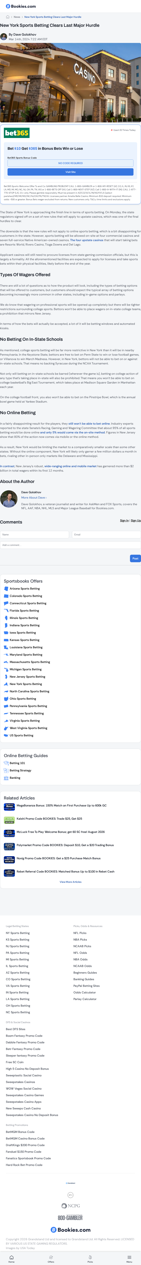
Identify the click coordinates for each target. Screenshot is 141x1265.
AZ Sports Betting (17, 973)
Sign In (124, 520)
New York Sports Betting (26, 684)
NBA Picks (80, 940)
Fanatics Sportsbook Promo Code (28, 1158)
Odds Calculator (84, 992)
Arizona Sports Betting (25, 588)
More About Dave (33, 497)
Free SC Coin (15, 1062)
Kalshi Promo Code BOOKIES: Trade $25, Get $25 (49, 819)
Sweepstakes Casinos (20, 1082)
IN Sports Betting (17, 992)
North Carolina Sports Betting (29, 691)
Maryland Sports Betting (26, 655)
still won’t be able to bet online (89, 424)
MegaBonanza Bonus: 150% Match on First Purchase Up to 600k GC (62, 805)
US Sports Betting (21, 735)
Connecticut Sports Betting (28, 603)
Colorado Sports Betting (26, 596)
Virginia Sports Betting (25, 721)
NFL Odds (80, 953)
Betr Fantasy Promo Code (23, 1049)
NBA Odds (80, 959)
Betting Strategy (20, 770)
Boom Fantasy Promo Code (24, 1036)
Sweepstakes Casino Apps (23, 1102)
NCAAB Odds (82, 966)
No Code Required (70, 163)
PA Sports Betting (17, 953)
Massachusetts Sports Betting (30, 662)
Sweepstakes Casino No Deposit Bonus (32, 1115)
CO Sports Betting (18, 979)
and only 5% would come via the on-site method (72, 432)
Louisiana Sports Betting (26, 647)
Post (135, 558)
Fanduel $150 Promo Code (23, 1152)
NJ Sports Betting (17, 946)
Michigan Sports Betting (25, 669)
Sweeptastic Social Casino (23, 1075)
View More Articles (71, 882)
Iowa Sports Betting (23, 633)
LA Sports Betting (17, 999)
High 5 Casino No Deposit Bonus (27, 1069)
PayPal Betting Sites (86, 986)
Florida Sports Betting (24, 610)
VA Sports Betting (18, 986)
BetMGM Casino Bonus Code (25, 1138)
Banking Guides (83, 979)
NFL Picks (79, 933)
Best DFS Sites (15, 1029)
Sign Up (136, 520)
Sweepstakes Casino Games (25, 1095)
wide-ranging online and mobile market (70, 466)
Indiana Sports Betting (24, 625)
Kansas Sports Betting (24, 640)
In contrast (7, 466)
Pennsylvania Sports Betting (28, 706)
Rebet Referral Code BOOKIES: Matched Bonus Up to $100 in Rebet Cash (65, 871)
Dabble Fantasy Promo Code (25, 1042)
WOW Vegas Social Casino (23, 1088)
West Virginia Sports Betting (28, 728)
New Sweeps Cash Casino (23, 1108)
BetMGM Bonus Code (20, 1132)
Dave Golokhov (24, 34)
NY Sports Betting (18, 933)
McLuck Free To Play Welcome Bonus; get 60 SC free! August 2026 (61, 832)
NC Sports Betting (18, 1012)
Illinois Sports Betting (24, 618)
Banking (15, 778)
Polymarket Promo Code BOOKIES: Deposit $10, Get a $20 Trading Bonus (65, 845)
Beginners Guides (85, 973)
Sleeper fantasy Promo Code (25, 1055)
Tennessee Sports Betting (27, 713)
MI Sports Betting (17, 959)
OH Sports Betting (18, 1006)
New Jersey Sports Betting (27, 677)
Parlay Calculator (85, 999)
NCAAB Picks (82, 946)
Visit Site (71, 172)
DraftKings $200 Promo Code (25, 1145)
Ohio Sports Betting (23, 699)
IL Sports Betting (17, 966)
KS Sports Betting (17, 940)
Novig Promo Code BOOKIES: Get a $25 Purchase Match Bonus (59, 858)
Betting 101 (17, 763)
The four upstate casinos (86, 240)
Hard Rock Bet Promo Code (24, 1165)
